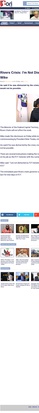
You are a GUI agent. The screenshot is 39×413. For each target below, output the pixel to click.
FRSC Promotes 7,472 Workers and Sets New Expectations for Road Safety (7, 262)
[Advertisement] (19, 47)
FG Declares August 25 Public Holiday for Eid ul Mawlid (23, 285)
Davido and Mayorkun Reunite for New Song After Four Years (22, 237)
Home (28, 8)
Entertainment (28, 23)
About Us (34, 406)
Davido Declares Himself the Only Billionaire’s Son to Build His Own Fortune (7, 238)
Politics (12, 23)
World (20, 23)
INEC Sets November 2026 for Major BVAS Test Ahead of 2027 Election (22, 262)
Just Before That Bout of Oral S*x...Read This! (21, 11)
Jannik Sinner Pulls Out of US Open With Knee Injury (8, 285)
